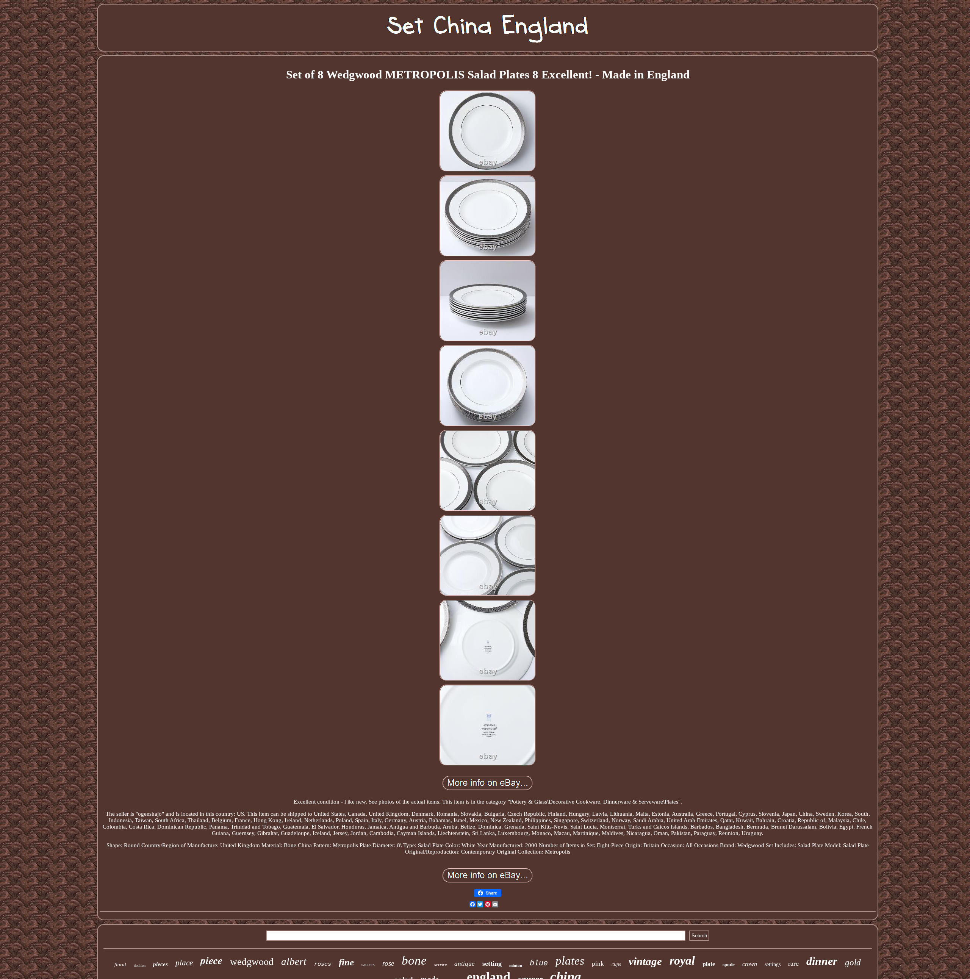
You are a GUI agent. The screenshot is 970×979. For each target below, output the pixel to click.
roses (322, 964)
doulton (140, 965)
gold (853, 962)
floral (120, 964)
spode (729, 964)
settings (773, 964)
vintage (645, 961)
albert (294, 961)
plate (708, 964)
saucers (368, 964)
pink (598, 963)
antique (464, 963)
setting (492, 963)
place (184, 962)
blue (539, 963)
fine (346, 962)
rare (793, 963)
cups (616, 964)
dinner (821, 961)
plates (569, 960)
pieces (160, 964)
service (440, 964)
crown (749, 964)
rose (388, 963)
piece (211, 960)
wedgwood (252, 961)
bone (414, 960)
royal (682, 960)
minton (515, 965)
